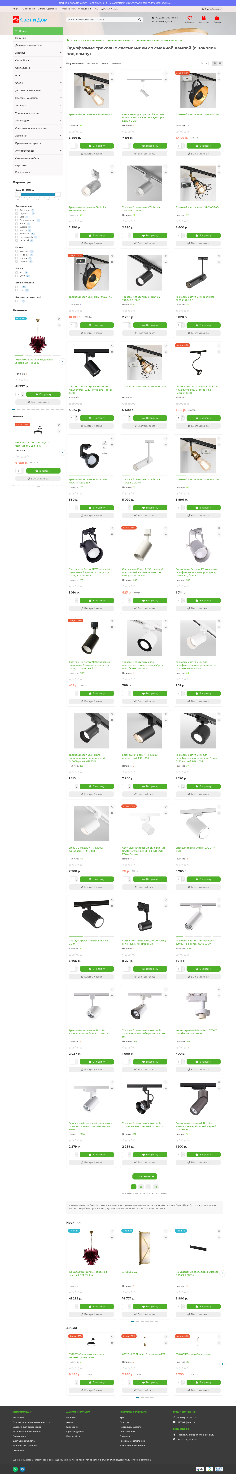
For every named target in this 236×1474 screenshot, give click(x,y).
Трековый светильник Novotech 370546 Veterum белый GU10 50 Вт (89, 1032)
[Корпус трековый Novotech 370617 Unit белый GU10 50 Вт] (198, 1006)
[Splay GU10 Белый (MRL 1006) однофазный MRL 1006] (91, 823)
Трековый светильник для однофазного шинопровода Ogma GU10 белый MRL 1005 (142, 665)
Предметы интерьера (28, 143)
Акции (16, 9)
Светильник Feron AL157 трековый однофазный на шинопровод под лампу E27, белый (196, 572)
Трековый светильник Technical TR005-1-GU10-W (141, 481)
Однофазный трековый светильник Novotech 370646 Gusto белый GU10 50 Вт (90, 1126)
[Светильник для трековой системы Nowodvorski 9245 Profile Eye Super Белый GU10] (144, 90)
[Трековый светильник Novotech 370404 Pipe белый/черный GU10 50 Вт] (144, 1006)
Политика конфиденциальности (31, 1422)
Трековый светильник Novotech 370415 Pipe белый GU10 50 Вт (195, 942)
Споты (19, 82)
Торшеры (20, 105)
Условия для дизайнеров (27, 1427)
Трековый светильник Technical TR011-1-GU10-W (88, 209)
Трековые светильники (118, 40)
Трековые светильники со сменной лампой (158, 40)
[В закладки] (59, 319)
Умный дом (22, 120)
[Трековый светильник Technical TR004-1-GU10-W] (144, 183)
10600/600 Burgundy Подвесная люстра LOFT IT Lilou (34, 361)
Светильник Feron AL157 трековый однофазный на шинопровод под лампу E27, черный (89, 572)
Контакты (18, 1417)
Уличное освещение (27, 113)
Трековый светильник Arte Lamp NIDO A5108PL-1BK (88, 481)
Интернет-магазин (133, 1411)
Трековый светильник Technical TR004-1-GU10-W (141, 209)
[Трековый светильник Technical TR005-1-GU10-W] (144, 455)
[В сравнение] (59, 325)
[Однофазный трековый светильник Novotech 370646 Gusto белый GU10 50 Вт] (91, 1099)
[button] (13, 361)
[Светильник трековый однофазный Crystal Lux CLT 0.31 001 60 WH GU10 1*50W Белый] (144, 823)
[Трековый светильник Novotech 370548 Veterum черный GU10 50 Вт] (144, 1099)
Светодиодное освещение (31, 128)
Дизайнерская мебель (28, 45)
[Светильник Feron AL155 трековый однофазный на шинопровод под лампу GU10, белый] (144, 545)
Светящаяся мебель (27, 158)
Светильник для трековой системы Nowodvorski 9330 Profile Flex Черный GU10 (197, 389)
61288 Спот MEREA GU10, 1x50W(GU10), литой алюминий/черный (144, 942)
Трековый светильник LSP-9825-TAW (198, 114)
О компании (28, 9)
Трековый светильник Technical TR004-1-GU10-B (141, 298)
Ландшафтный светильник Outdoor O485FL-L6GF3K (197, 1273)
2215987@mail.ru (165, 21)
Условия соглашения (25, 1445)
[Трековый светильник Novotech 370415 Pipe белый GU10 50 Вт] (198, 916)
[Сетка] (215, 63)
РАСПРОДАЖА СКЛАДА (106, 9)
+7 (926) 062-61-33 (166, 17)
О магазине (19, 1436)
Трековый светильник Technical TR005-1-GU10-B (195, 298)
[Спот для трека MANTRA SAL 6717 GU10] (198, 823)
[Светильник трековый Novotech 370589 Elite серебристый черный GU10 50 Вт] (198, 1099)
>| (156, 1186)
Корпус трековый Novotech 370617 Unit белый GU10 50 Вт (196, 1032)
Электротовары (24, 150)
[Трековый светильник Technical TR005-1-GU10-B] (198, 272)
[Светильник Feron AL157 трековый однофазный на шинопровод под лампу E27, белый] (198, 545)
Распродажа (22, 172)
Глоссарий (72, 1427)
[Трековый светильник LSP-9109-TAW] (144, 362)
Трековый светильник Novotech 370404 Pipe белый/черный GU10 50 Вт (143, 1033)
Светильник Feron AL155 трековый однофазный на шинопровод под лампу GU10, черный (89, 665)
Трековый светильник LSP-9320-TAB (90, 114)
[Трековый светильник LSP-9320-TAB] (91, 90)
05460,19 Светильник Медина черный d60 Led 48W (32, 444)
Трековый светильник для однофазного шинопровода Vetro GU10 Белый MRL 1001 (196, 665)
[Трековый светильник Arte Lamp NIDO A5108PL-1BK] (91, 455)
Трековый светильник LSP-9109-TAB (197, 207)
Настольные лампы (26, 98)
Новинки (20, 38)
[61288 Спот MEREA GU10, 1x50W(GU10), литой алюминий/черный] (144, 916)
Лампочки (21, 135)
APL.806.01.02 (129, 1271)
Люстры (20, 52)
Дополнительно (78, 1411)
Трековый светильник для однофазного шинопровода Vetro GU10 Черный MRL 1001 (89, 758)
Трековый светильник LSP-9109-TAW (144, 386)
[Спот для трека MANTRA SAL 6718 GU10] (91, 916)
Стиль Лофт (22, 60)
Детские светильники (28, 90)
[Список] (220, 63)
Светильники (23, 67)
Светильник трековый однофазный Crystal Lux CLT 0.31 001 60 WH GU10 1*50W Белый (143, 851)
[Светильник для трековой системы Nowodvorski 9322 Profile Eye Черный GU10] (91, 362)
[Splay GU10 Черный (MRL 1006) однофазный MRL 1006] (144, 730)
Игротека (20, 165)
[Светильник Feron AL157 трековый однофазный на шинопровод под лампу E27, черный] (91, 545)
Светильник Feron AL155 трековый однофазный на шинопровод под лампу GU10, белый (142, 572)
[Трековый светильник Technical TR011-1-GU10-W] (91, 183)
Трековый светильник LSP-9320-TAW (198, 479)
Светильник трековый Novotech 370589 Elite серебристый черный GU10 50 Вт (196, 1126)
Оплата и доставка (47, 9)
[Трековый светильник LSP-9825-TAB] (91, 272)
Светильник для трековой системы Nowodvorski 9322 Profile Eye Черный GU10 (91, 389)
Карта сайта (73, 1436)
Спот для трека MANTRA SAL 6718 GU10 (88, 942)
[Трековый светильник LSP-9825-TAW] (198, 90)
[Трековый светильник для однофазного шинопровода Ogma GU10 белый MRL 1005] (144, 638)
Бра (17, 75)
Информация (22, 1411)
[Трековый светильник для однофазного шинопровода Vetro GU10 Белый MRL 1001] (198, 638)
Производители (75, 1431)
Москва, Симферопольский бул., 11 (196, 1434)
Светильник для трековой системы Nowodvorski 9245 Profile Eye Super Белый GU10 (143, 117)
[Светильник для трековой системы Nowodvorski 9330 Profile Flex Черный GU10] (198, 362)
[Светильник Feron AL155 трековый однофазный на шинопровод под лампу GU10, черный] (91, 638)
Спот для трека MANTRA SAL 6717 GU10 (195, 849)
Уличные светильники (132, 1445)
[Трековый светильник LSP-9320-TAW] (198, 455)
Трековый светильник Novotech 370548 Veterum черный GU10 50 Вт (143, 1125)
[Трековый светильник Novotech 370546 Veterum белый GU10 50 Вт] (91, 1006)
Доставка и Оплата (24, 1441)
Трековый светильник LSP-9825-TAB (90, 296)
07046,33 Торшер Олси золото (193, 1354)
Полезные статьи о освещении (75, 9)
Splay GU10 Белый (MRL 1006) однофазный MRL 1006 (86, 849)
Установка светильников (27, 1431)
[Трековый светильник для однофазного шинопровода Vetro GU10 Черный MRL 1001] (91, 730)
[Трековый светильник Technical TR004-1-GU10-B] (144, 272)
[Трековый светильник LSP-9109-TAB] (198, 183)
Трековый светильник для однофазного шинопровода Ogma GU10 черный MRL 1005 (196, 758)
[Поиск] (139, 19)
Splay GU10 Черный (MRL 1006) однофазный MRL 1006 (140, 756)
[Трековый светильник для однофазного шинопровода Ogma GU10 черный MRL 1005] (198, 730)
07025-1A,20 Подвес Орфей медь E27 (143, 1354)
